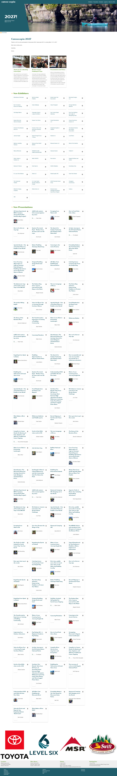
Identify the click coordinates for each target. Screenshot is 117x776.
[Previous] (1, 15)
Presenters (95, 2)
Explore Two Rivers (36, 120)
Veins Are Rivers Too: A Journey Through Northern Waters (38, 304)
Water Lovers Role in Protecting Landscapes (56, 319)
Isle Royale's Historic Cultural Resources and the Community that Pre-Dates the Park (38, 473)
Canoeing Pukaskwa (38, 335)
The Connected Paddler (17, 182)
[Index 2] (54, 30)
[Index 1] (51, 30)
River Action (53, 158)
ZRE (14, 196)
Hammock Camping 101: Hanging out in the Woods (56, 492)
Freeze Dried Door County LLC (73, 121)
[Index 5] (62, 30)
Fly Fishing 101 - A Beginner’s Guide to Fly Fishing (37, 634)
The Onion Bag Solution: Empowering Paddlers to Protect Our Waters (74, 287)
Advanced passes (96, 765)
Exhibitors (90, 2)
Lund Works (71, 135)
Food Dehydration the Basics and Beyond (74, 304)
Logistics (106, 2)
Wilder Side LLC (35, 189)
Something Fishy (72, 166)
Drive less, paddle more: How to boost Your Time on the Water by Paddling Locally (74, 511)
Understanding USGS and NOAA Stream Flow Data (56, 373)
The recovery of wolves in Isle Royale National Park (75, 666)
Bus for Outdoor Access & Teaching (18, 105)
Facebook (83, 769)
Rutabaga (83, 770)
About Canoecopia (46, 770)
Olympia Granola (53, 150)
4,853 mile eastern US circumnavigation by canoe (38, 213)
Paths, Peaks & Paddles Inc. (17, 159)
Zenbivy (70, 189)
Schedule (101, 2)
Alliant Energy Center (5, 763)
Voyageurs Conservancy (71, 182)
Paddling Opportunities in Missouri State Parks (38, 357)
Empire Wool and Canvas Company (17, 121)
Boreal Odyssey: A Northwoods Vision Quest (55, 418)
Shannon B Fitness (18, 166)
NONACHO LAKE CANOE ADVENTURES (37, 151)
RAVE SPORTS (35, 158)
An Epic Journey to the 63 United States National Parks (75, 230)
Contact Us (45, 771)
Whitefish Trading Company (17, 189)
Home (5, 769)
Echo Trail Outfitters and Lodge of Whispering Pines (73, 114)
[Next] (115, 15)
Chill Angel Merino (18, 112)
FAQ (43, 773)
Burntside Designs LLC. (73, 98)
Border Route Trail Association (54, 98)
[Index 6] (65, 30)
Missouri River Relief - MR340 (37, 144)
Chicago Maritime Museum (72, 105)
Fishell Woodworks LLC (54, 121)
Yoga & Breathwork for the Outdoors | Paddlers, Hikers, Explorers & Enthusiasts (74, 546)
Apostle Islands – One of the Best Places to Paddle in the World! (20, 247)
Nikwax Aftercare (17, 150)
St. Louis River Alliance (19, 173)
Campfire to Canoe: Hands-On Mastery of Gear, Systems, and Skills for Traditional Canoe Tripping (20, 435)
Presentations (6, 773)
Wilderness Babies (74, 318)
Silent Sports (35, 166)
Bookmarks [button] (4, 32)
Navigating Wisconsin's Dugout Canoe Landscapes (74, 634)
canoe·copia (8, 2)
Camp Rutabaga (35, 105)
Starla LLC (34, 173)
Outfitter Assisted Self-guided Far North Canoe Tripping (56, 600)
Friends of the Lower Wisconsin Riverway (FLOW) (36, 129)
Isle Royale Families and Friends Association (73, 129)
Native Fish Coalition (73, 143)
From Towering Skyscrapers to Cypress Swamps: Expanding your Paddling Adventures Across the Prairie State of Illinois (20, 267)
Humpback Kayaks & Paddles (54, 128)
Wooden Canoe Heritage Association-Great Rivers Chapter (55, 190)
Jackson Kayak (17, 135)
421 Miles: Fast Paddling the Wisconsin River (54, 263)
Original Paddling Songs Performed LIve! (37, 263)
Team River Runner (73, 173)
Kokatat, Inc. (53, 135)
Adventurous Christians (19, 97)
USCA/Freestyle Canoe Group (55, 182)
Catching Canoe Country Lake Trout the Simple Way (74, 263)
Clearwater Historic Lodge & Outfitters (36, 113)
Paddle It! (71, 150)
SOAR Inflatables (54, 166)
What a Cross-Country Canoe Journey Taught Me (74, 373)
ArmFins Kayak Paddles (35, 98)
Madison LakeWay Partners (18, 144)
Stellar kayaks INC (54, 173)
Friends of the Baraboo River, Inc (19, 128)
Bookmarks (6, 774)
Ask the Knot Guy (37, 448)
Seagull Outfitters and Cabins (73, 159)
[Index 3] (57, 30)
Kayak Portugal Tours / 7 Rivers (37, 136)
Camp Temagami (54, 105)
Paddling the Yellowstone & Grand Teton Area (20, 373)
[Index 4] (59, 30)
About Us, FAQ (112, 2)
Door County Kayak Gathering (54, 113)
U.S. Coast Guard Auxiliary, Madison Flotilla (36, 183)
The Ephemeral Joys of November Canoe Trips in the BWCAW (19, 286)
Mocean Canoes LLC (54, 143)
